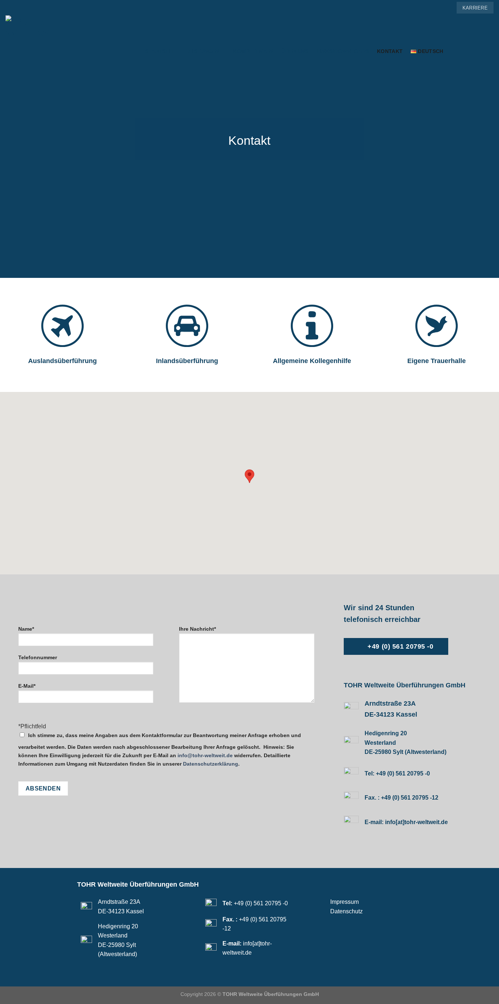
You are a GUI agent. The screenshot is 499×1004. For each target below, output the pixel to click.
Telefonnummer (37, 657)
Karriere (475, 8)
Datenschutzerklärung (210, 764)
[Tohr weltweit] (69, 51)
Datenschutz (346, 911)
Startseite (161, 51)
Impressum (344, 902)
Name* (26, 629)
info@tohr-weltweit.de (205, 755)
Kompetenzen (253, 51)
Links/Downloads (343, 51)
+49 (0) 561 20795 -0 (403, 773)
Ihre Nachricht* (197, 629)
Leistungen (203, 51)
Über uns (294, 51)
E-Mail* (26, 686)
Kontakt (390, 51)
